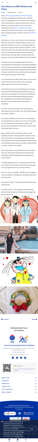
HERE (9, 407)
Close (31, 429)
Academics (5, 381)
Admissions (6, 383)
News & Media (6, 392)
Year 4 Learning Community (23, 28)
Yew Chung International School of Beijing (18, 16)
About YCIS (6, 378)
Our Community (7, 389)
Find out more (18, 436)
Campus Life (6, 386)
